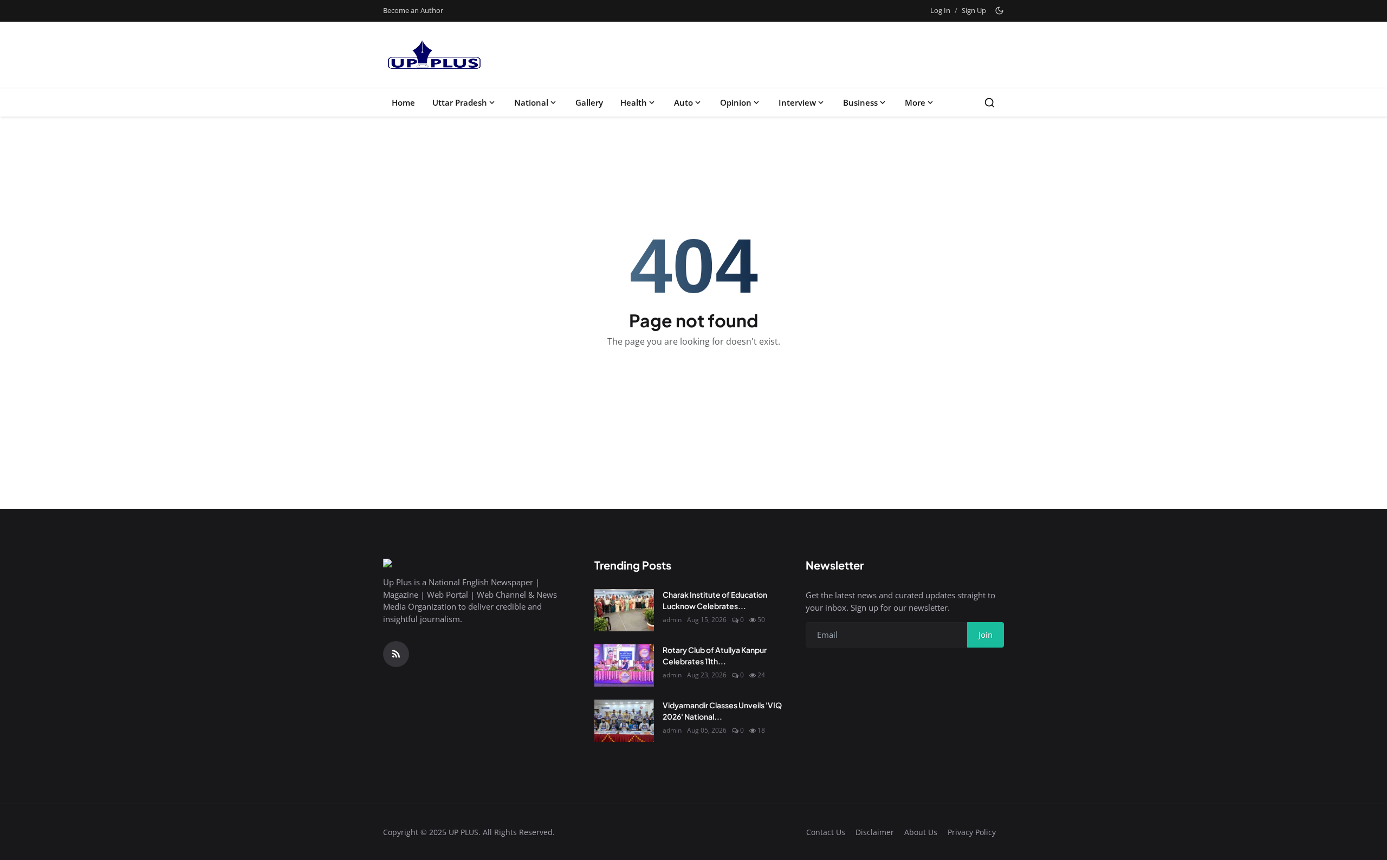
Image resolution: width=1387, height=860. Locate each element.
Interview (797, 102)
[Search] (989, 102)
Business (860, 102)
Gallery (589, 102)
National (531, 102)
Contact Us (825, 832)
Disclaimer (874, 832)
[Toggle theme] (999, 10)
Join (985, 634)
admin (672, 619)
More (915, 102)
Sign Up (974, 10)
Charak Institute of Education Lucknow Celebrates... (715, 600)
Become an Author (413, 10)
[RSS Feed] (396, 654)
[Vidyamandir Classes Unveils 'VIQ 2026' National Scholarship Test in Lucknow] (624, 721)
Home (403, 102)
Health (633, 102)
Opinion (735, 102)
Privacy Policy (972, 832)
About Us (920, 832)
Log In (940, 10)
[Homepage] (433, 55)
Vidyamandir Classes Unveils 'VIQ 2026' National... (722, 710)
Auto (683, 102)
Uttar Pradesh (459, 102)
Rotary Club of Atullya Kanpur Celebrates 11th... (715, 655)
